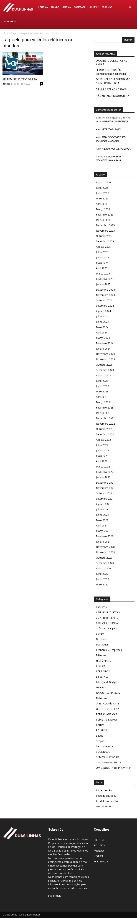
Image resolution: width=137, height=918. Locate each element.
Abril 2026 (101, 204)
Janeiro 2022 (103, 477)
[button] (130, 7)
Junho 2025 (102, 257)
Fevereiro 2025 (104, 279)
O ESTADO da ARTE (107, 703)
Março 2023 (103, 402)
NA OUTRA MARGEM (108, 692)
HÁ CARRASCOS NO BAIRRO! (112, 96)
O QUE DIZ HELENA (107, 709)
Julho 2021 (102, 509)
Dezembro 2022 (105, 418)
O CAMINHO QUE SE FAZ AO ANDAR (111, 62)
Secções (101, 741)
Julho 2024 (102, 316)
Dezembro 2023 (105, 354)
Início (5, 33)
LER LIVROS (103, 671)
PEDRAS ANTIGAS (106, 714)
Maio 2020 (102, 584)
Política (100, 725)
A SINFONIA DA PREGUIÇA (114, 121)
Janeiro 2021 (103, 541)
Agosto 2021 (103, 504)
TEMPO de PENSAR (107, 757)
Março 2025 (103, 273)
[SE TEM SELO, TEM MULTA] (22, 63)
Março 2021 (103, 531)
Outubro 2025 (104, 236)
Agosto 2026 (103, 182)
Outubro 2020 (104, 557)
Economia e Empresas (109, 650)
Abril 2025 (101, 268)
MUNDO (55, 7)
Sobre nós (10, 21)
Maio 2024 (102, 327)
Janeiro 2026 (103, 220)
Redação (7, 83)
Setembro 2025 (105, 241)
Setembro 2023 (105, 370)
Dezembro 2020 (105, 547)
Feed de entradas (106, 795)
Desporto (101, 639)
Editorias (101, 655)
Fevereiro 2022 (104, 472)
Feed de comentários (108, 801)
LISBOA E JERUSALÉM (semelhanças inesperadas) (111, 72)
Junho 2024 (102, 321)
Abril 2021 (101, 525)
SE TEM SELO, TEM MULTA (19, 79)
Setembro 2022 (105, 434)
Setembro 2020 (105, 563)
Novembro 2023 (105, 359)
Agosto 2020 (103, 568)
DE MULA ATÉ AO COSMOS (111, 89)
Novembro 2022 (105, 423)
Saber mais (54, 895)
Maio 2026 (102, 198)
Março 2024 (103, 338)
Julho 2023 (102, 380)
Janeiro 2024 (103, 348)
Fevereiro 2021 (104, 536)
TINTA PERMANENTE (108, 762)
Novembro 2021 (105, 488)
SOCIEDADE (79, 7)
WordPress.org (104, 806)
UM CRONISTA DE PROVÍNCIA (113, 767)
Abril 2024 (101, 332)
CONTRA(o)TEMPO (107, 617)
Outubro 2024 (104, 300)
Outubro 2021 (104, 493)
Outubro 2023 (104, 364)
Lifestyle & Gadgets (107, 682)
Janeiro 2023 (103, 413)
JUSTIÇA (66, 7)
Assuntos (101, 607)
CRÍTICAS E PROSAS (107, 623)
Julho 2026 (102, 187)
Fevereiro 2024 (104, 343)
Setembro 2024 (105, 305)
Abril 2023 (101, 397)
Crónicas (107, 7)
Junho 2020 (102, 579)
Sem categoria (104, 746)
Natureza (101, 698)
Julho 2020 (102, 573)
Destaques (102, 644)
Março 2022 (103, 466)
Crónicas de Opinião (107, 628)
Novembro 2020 (105, 552)
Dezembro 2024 (105, 289)
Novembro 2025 (105, 230)
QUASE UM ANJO (111, 129)
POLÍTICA (43, 7)
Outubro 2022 (104, 429)
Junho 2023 (102, 386)
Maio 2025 (102, 262)
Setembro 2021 (105, 498)
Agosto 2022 (103, 439)
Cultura (100, 633)
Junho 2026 (102, 193)
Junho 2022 (102, 450)
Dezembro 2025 (105, 225)
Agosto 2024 (103, 311)
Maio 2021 (102, 520)
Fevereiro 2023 (104, 407)
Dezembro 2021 (105, 482)
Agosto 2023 (103, 375)
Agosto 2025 (103, 246)
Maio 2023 (102, 391)
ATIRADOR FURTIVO (108, 612)
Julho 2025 (102, 252)
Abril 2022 (101, 461)
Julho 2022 (102, 445)
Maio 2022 (102, 455)
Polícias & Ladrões (107, 719)
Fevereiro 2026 (104, 214)
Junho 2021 (102, 514)
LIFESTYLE (93, 7)
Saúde (99, 735)
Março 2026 (103, 209)
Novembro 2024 (105, 295)
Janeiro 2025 (103, 284)
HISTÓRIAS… (103, 660)
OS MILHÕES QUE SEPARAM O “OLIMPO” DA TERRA (113, 81)
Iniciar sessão (104, 790)
